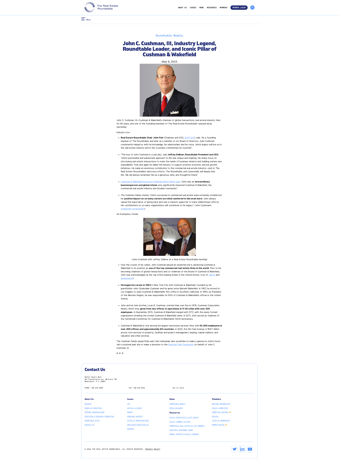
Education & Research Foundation (99, 416)
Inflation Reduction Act (138, 425)
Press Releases (176, 408)
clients (212, 275)
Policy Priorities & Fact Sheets (184, 417)
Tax (128, 404)
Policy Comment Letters (180, 422)
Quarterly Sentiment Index (181, 430)
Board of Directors (93, 408)
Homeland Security (135, 416)
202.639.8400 (97, 388)
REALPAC (215, 416)
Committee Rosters (220, 412)
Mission (88, 404)
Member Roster (218, 425)
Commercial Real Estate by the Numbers (187, 426)
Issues (193, 7)
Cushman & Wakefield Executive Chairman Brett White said (150, 181)
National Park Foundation (181, 344)
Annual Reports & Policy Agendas (184, 434)
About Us (182, 7)
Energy (130, 412)
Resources (212, 7)
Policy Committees (220, 408)
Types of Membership (221, 420)
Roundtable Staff (92, 420)
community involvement (133, 208)
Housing (130, 429)
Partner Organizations (94, 412)
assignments (127, 278)
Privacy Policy (152, 449)
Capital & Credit (134, 408)
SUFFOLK (189, 137)
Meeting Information (221, 404)
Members (223, 7)
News (201, 7)
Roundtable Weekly (178, 404)
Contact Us (89, 425)
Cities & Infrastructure (138, 420)
